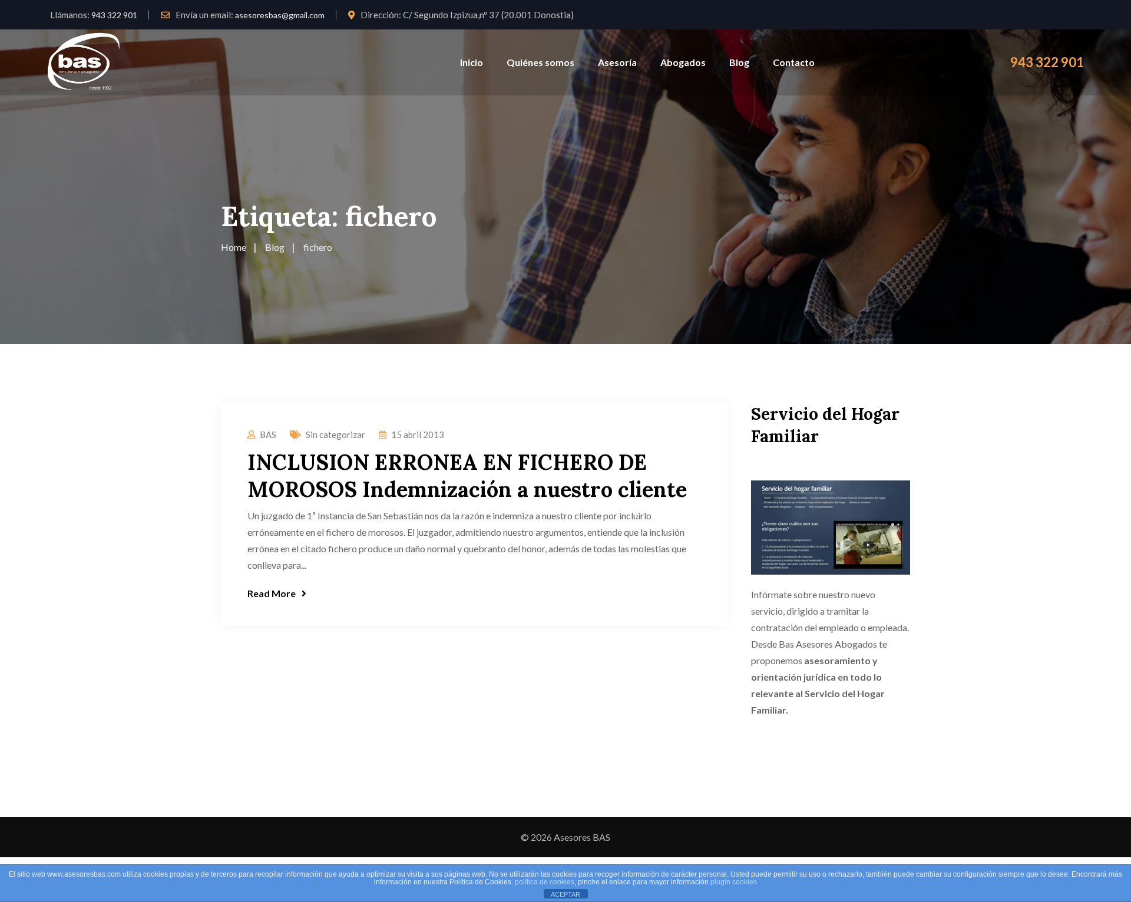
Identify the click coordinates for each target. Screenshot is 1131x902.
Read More (271, 593)
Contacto (794, 62)
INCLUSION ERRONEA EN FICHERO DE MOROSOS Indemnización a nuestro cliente (467, 476)
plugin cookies (733, 882)
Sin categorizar (335, 434)
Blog (739, 62)
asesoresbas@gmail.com (280, 15)
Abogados (683, 62)
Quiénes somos (540, 62)
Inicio (471, 62)
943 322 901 (114, 15)
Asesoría (617, 62)
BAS (268, 434)
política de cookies (544, 882)
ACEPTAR (565, 894)
